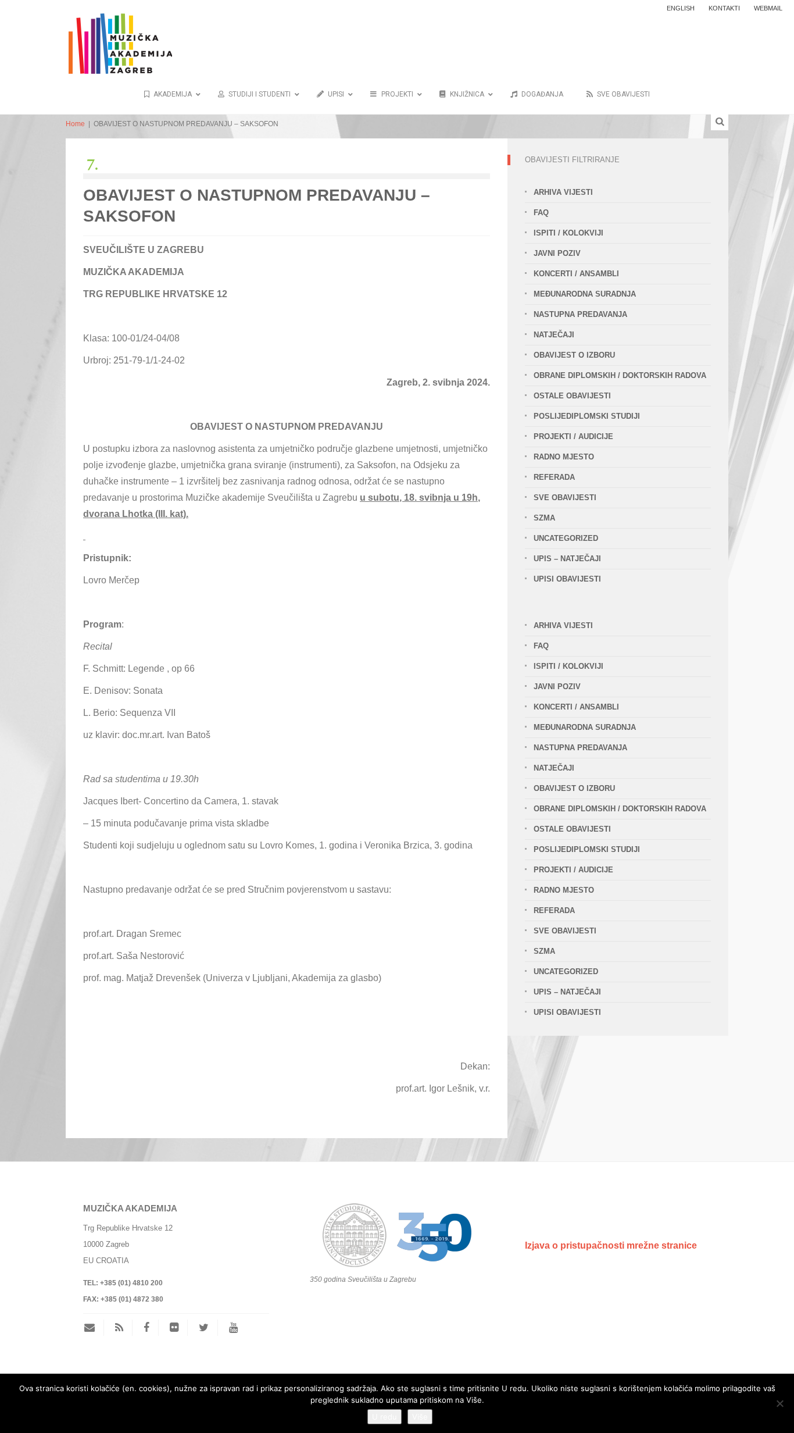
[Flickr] (174, 1328)
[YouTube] (233, 1328)
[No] (779, 1403)
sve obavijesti (565, 497)
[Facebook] (146, 1328)
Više (420, 1416)
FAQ (541, 212)
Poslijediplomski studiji (587, 416)
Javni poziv (557, 253)
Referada (554, 477)
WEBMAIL (768, 8)
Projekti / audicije (573, 436)
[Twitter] (203, 1328)
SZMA (544, 518)
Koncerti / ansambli (576, 273)
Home (75, 124)
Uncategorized (566, 538)
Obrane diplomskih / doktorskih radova (620, 375)
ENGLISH (681, 8)
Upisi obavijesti (567, 579)
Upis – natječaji (567, 558)
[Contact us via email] (93, 1328)
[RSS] (119, 1328)
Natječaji (554, 334)
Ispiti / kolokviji (568, 233)
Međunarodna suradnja (585, 294)
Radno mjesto (564, 456)
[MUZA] (119, 36)
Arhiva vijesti (563, 192)
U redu (384, 1416)
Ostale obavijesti (572, 395)
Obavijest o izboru (574, 355)
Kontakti (724, 8)
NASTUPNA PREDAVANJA (580, 314)
